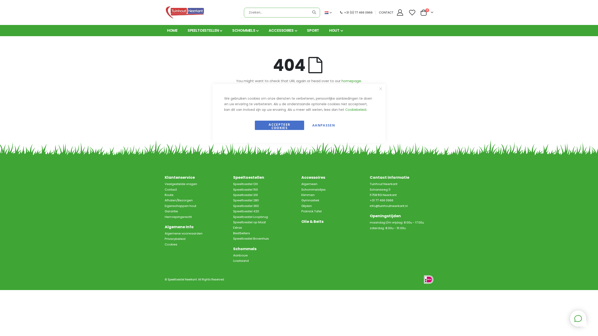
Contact (171, 189)
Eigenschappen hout (180, 206)
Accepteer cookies (279, 126)
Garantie (171, 211)
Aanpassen (323, 125)
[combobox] (282, 12)
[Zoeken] (314, 12)
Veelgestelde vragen (181, 184)
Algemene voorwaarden (184, 233)
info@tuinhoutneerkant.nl (389, 206)
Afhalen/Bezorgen (179, 200)
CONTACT (386, 12)
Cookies (171, 244)
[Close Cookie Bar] (381, 89)
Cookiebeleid (355, 109)
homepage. (352, 80)
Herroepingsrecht (178, 217)
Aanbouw (240, 255)
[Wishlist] (412, 12)
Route (169, 195)
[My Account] (400, 12)
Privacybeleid (175, 239)
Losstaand (241, 261)
